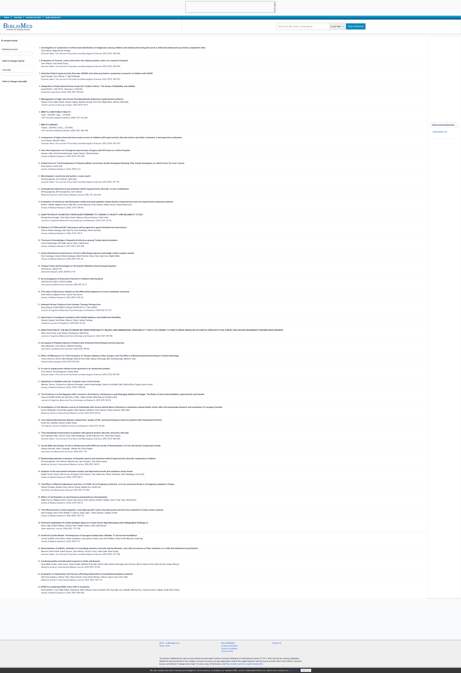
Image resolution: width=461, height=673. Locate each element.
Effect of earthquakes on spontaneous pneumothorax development (74, 497)
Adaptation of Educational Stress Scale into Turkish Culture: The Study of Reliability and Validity (88, 86)
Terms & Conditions (229, 648)
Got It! (305, 670)
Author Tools (164, 646)
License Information (229, 646)
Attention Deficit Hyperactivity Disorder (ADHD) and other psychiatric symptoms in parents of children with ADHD (97, 73)
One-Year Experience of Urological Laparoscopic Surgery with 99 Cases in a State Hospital (85, 150)
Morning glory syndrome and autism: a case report (66, 176)
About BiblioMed (228, 643)
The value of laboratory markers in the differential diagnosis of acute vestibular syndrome (85, 291)
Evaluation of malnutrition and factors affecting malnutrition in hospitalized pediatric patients (87, 574)
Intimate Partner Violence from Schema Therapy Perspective (71, 304)
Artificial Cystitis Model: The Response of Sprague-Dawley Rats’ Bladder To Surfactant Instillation (89, 535)
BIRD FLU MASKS (49, 124)
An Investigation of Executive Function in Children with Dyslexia (72, 279)
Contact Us (276, 643)
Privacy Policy (227, 651)
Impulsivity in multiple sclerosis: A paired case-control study (70, 381)
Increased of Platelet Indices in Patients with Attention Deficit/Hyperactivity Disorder (82, 343)
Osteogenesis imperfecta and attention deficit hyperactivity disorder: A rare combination (85, 189)
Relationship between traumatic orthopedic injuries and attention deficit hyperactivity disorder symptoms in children (98, 458)
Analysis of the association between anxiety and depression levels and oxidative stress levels (87, 471)
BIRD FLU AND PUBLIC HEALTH (55, 112)
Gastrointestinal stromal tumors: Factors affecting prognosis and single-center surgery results (87, 253)
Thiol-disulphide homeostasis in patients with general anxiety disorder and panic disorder (85, 433)
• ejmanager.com (439, 132)
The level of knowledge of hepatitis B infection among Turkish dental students (79, 240)
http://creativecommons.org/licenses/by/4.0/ (244, 664)
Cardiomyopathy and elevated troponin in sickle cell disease (70, 561)
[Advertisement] (444, 78)
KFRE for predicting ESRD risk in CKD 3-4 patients (65, 587)
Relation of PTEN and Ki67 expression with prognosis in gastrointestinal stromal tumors (84, 227)
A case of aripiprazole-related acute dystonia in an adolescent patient (75, 368)
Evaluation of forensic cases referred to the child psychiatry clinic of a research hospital (84, 60)
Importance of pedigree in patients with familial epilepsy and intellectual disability (81, 317)
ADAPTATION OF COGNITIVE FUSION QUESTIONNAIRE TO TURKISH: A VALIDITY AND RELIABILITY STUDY (92, 214)
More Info (294, 670)
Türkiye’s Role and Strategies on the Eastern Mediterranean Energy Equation (78, 266)
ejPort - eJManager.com (169, 643)
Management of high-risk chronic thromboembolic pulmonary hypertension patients (82, 99)
